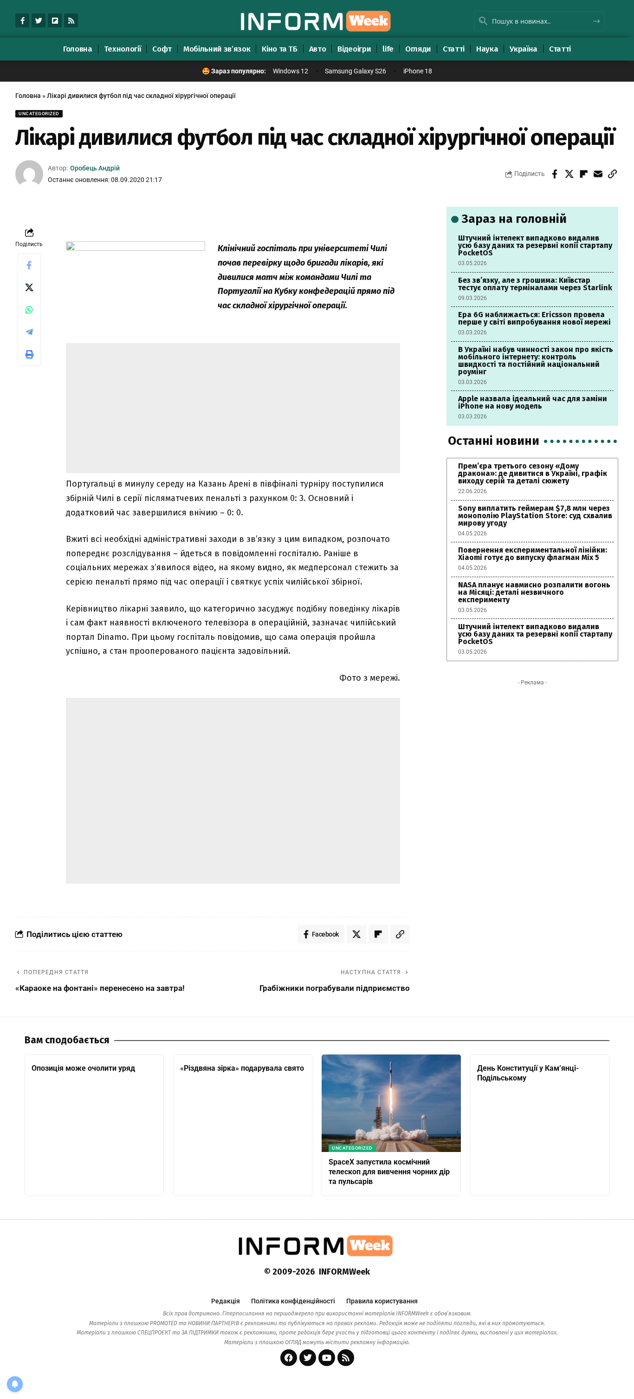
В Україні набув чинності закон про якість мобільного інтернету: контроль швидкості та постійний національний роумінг (535, 360)
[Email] (597, 174)
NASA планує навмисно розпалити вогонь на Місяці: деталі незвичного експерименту (534, 592)
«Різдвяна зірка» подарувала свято (242, 1068)
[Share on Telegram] (29, 332)
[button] (612, 174)
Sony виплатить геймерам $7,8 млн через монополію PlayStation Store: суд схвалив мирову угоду (535, 515)
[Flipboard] (55, 20)
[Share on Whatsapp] (29, 310)
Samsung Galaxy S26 (355, 71)
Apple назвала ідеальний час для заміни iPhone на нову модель (532, 402)
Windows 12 (290, 71)
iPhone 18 (417, 71)
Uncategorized (39, 113)
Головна (28, 95)
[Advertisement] (233, 408)
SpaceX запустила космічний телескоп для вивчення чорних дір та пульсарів (389, 1172)
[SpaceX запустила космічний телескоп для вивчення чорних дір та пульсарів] (391, 1103)
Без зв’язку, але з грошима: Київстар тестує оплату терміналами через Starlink (535, 284)
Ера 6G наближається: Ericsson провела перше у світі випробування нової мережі (534, 318)
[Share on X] (569, 174)
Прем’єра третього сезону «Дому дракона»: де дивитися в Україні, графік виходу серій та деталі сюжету (532, 473)
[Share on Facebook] (554, 174)
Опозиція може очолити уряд (83, 1068)
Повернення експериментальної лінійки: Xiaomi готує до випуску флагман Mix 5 (532, 554)
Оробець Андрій (95, 168)
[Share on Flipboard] (583, 174)
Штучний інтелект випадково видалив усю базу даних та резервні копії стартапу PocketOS (535, 245)
